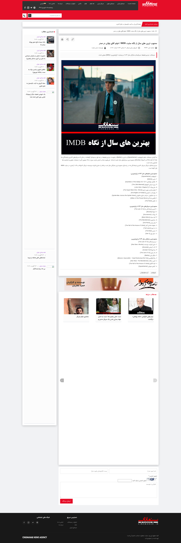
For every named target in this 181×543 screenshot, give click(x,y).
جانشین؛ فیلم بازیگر (83, 317)
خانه (153, 31)
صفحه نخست (132, 4)
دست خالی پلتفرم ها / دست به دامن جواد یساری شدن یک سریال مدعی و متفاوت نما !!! (109, 319)
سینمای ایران (121, 4)
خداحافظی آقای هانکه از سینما (36, 258)
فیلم (86, 4)
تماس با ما (52, 4)
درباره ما (60, 4)
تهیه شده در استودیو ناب (152, 538)
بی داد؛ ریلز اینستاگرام (39, 269)
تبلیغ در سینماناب (70, 4)
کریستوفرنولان (144, 273)
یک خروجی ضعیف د (135, 24)
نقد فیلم (92, 4)
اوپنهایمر (153, 273)
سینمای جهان (110, 4)
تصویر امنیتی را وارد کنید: (139, 480)
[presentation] (155, 380)
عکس (79, 4)
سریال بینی (100, 4)
